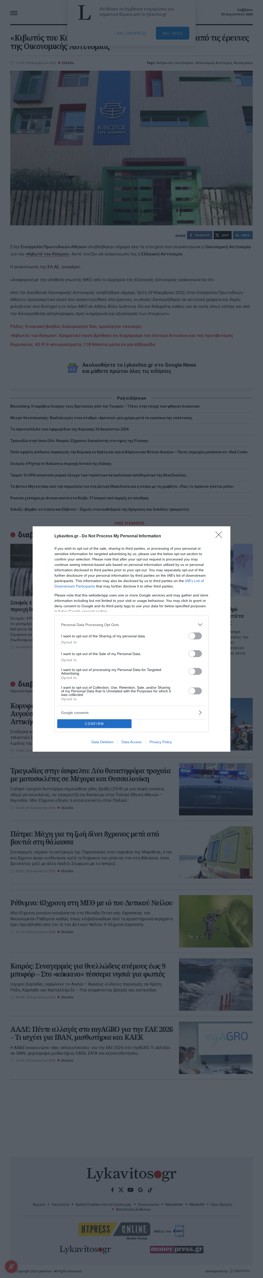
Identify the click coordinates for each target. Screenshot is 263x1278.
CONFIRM (94, 724)
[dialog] (131, 639)
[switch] (195, 635)
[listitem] (131, 624)
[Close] (220, 536)
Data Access (131, 742)
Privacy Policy (160, 742)
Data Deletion (102, 742)
